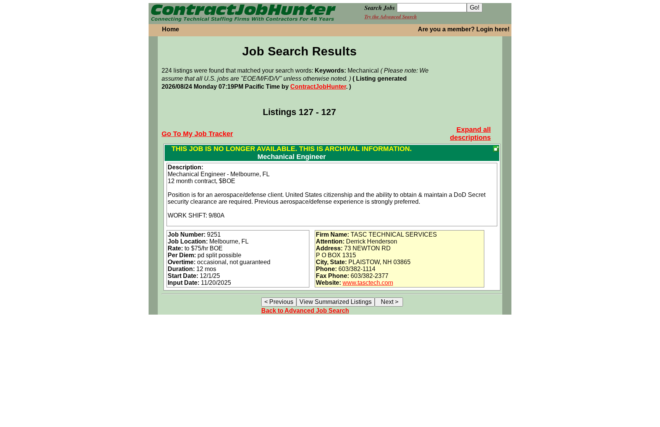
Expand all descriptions (470, 133)
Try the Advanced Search (390, 16)
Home (170, 29)
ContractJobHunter (318, 86)
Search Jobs (379, 7)
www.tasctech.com (368, 282)
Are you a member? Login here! (464, 29)
